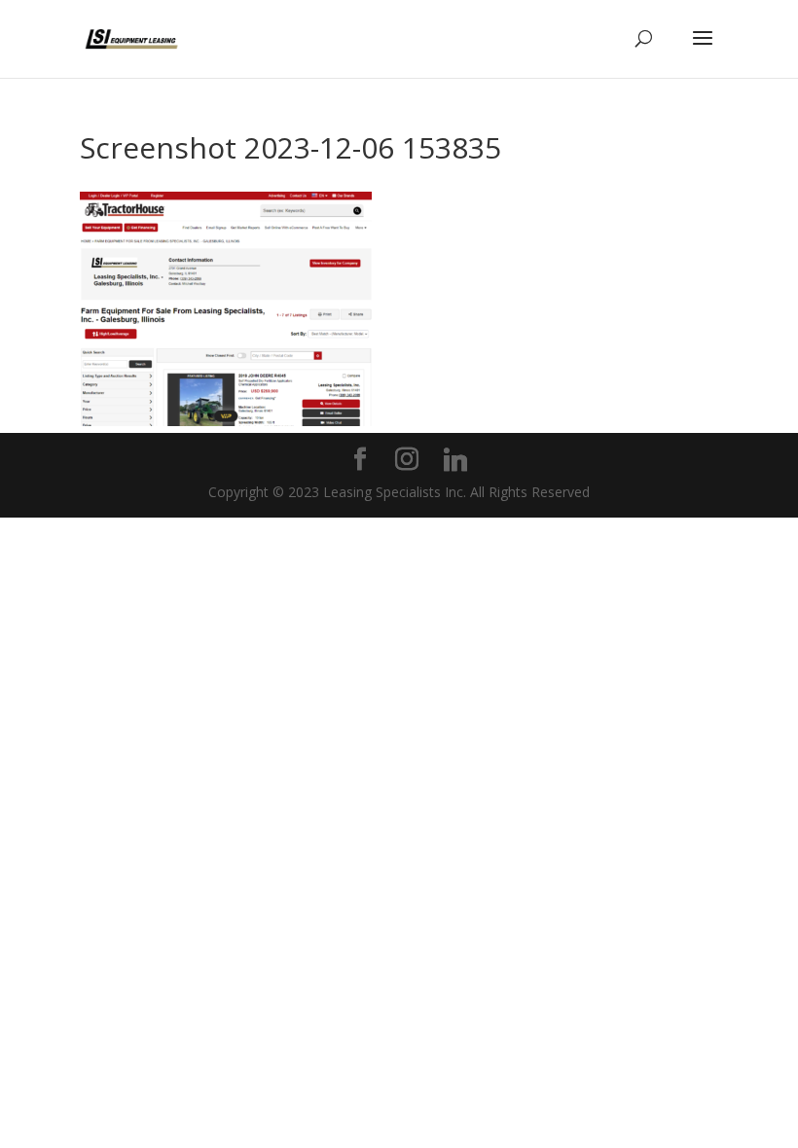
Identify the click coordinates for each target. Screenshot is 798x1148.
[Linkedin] (455, 460)
